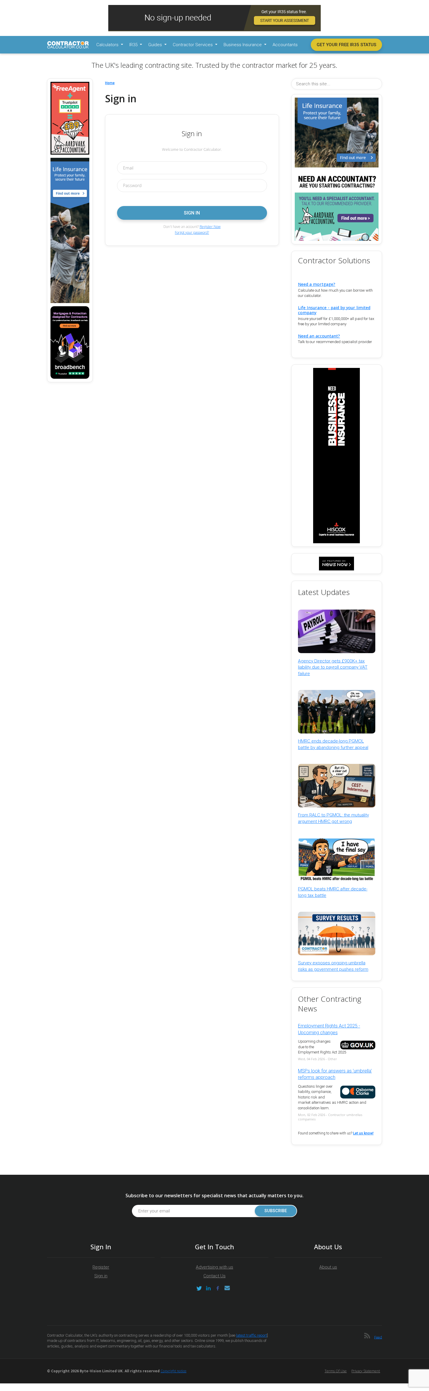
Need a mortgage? (316, 284)
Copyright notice (173, 1370)
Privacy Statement (365, 1370)
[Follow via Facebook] (217, 1288)
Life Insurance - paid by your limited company (334, 310)
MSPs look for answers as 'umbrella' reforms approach (335, 1074)
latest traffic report (251, 1335)
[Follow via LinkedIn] (208, 1288)
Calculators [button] (108, 44)
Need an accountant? (319, 336)
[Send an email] (227, 1288)
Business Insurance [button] (243, 44)
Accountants (285, 44)
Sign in (100, 1275)
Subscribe (275, 1210)
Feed (378, 1337)
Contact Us (214, 1275)
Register (101, 1267)
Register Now (210, 226)
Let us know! (363, 1133)
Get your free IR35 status (346, 44)
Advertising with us (214, 1267)
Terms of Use (336, 1370)
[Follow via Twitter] (199, 1288)
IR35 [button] (134, 44)
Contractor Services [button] (193, 44)
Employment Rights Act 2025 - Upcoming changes (329, 1029)
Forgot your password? (192, 232)
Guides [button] (155, 44)
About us (328, 1267)
